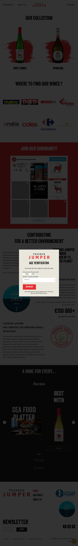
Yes (27, 274)
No (33, 274)
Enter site (29, 287)
